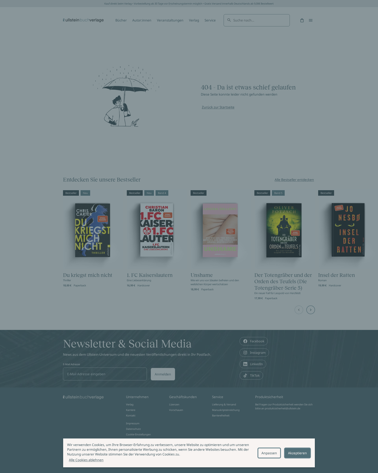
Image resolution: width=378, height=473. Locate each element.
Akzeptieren (297, 453)
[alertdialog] (189, 452)
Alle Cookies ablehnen (86, 460)
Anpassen (269, 453)
